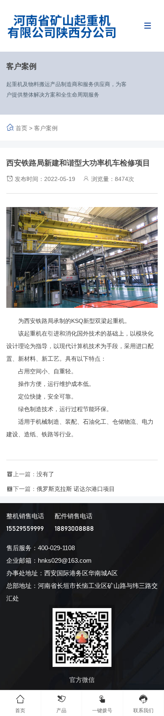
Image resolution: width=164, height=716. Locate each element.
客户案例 (46, 128)
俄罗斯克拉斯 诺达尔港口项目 (76, 488)
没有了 (45, 474)
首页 (21, 128)
